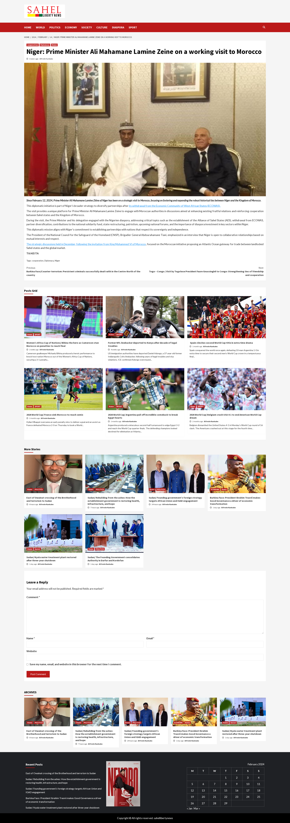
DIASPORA (118, 27)
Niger (57, 260)
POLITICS (54, 27)
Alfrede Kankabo (46, 59)
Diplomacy (44, 45)
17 (247, 790)
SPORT (133, 27)
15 (225, 790)
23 (236, 796)
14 (214, 790)
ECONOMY (71, 27)
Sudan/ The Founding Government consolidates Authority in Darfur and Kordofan (114, 559)
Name (30, 638)
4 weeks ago (115, 349)
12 (192, 790)
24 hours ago (157, 504)
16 (236, 790)
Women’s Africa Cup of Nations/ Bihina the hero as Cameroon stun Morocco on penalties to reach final (62, 344)
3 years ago (34, 59)
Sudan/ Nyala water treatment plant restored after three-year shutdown (51, 559)
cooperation (32, 45)
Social (37, 549)
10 (247, 784)
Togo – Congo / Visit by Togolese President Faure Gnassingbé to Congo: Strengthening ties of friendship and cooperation (206, 271)
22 (225, 796)
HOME (27, 27)
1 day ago (217, 507)
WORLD (40, 27)
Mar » (197, 808)
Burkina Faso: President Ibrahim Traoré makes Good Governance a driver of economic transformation (235, 500)
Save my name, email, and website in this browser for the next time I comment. (76, 664)
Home (54, 45)
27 (203, 803)
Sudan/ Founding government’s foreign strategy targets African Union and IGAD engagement (175, 499)
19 (192, 796)
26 (192, 803)
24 (247, 796)
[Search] (264, 27)
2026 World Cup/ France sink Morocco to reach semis (54, 414)
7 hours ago (95, 507)
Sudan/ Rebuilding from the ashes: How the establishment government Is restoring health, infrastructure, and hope (114, 500)
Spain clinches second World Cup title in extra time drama (221, 342)
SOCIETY (86, 27)
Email (150, 638)
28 (214, 803)
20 (203, 796)
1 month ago (197, 346)
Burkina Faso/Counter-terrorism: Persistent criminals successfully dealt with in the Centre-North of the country (83, 271)
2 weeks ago (34, 349)
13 (203, 790)
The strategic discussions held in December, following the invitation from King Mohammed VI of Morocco (86, 244)
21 (214, 796)
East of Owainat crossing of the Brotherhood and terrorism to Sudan (51, 499)
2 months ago (34, 418)
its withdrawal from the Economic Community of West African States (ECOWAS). (175, 205)
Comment (33, 597)
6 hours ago (33, 504)
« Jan (189, 808)
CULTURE (102, 27)
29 (225, 803)
